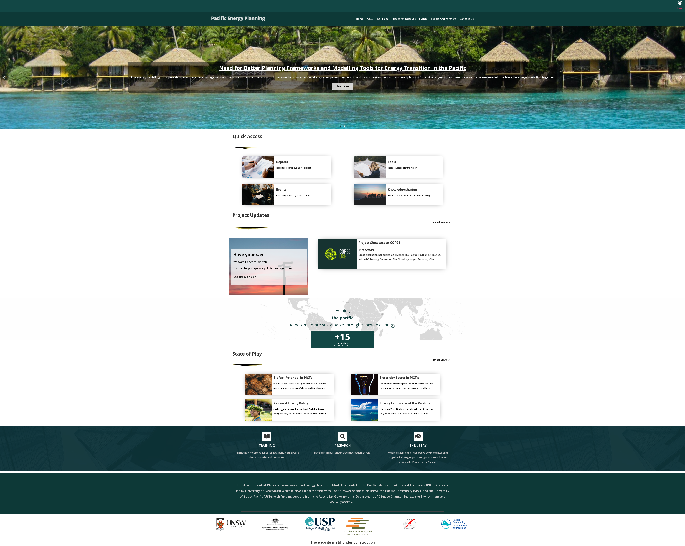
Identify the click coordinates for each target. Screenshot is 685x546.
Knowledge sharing (402, 189)
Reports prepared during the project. (293, 168)
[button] (340, 126)
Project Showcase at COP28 (379, 243)
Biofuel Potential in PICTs (292, 378)
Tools (392, 162)
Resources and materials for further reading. (409, 195)
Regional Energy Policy (290, 403)
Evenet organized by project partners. (294, 195)
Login (680, 8)
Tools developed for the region (402, 168)
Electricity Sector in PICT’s (399, 378)
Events (281, 189)
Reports (282, 162)
